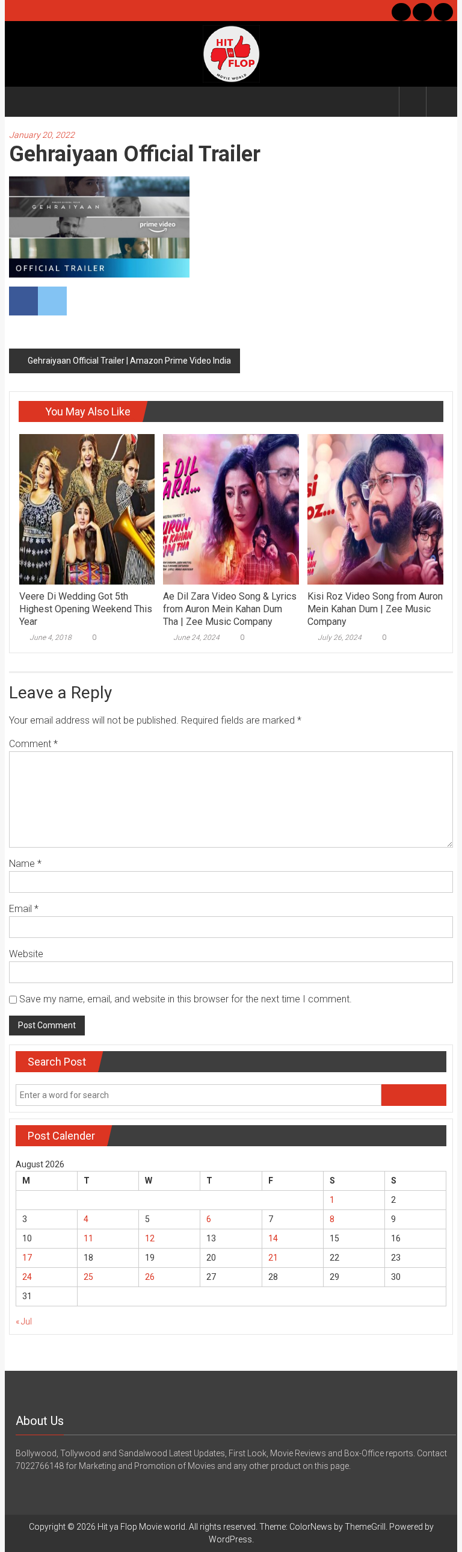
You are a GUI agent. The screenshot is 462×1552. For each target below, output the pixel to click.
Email (23, 908)
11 (88, 1238)
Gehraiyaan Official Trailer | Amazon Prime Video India (129, 360)
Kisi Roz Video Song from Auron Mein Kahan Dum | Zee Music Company (375, 609)
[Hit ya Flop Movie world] (23, 102)
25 (88, 1277)
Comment (33, 744)
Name (25, 863)
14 (273, 1238)
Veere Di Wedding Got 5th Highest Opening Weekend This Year (85, 609)
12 (150, 1238)
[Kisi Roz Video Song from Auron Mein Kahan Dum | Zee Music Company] (375, 509)
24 (27, 1277)
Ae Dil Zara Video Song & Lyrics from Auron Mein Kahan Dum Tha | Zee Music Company (230, 609)
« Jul (24, 1321)
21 (273, 1257)
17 (27, 1257)
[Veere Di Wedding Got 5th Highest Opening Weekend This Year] (87, 509)
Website (26, 954)
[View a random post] (440, 101)
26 (150, 1277)
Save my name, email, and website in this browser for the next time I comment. (185, 999)
